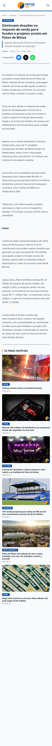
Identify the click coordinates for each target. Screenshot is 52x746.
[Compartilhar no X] (25, 57)
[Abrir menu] (4, 5)
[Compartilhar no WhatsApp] (32, 57)
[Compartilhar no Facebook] (18, 57)
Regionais (13, 15)
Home (4, 15)
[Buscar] (48, 5)
